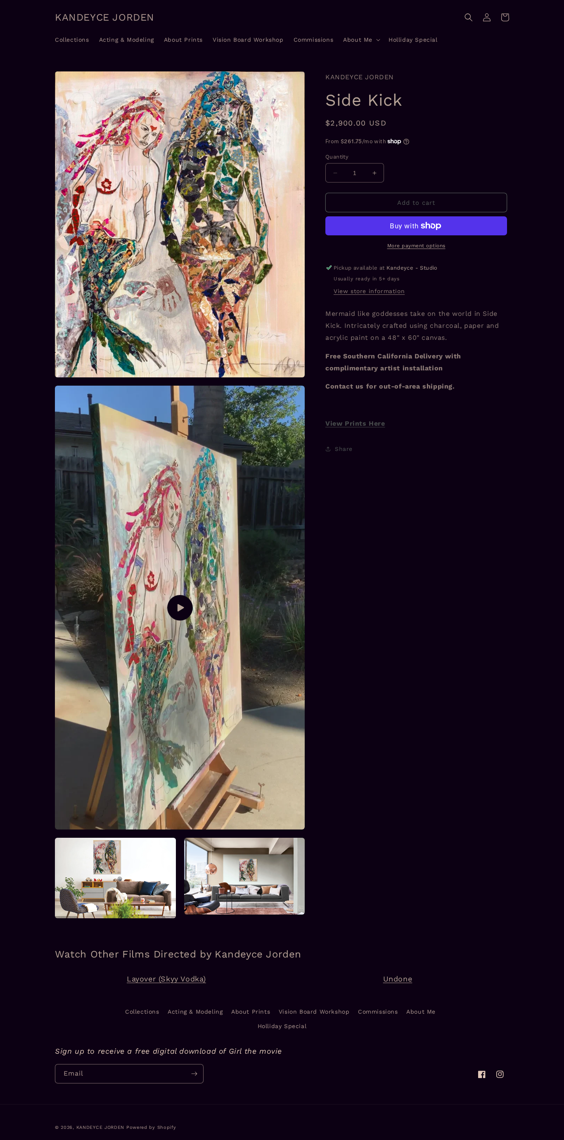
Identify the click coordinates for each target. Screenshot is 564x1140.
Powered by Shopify (151, 1127)
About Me (421, 1011)
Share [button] (344, 449)
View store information (369, 291)
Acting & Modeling (195, 1011)
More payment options (416, 246)
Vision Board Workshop (314, 1011)
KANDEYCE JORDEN (100, 1127)
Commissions (378, 1011)
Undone (397, 978)
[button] (361, 39)
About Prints (250, 1011)
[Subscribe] (194, 1073)
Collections (142, 1011)
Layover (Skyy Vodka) (166, 978)
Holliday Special (282, 1026)
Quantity (336, 157)
